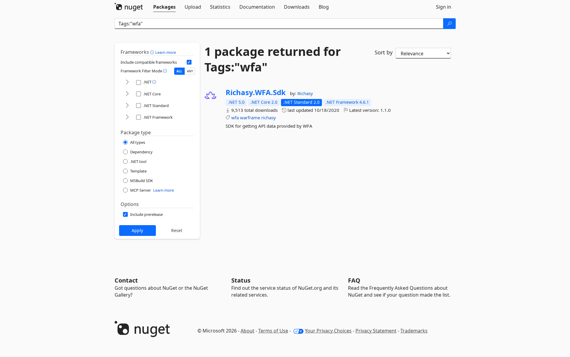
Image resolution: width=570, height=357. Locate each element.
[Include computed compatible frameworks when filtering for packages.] (189, 62)
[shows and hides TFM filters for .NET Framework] (127, 117)
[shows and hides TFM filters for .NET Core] (127, 94)
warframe (250, 117)
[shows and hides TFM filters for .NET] (127, 82)
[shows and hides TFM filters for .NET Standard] (127, 106)
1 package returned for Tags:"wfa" (272, 59)
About (247, 330)
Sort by (384, 52)
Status (240, 280)
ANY (190, 71)
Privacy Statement (375, 330)
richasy (268, 117)
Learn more (165, 52)
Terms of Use (273, 330)
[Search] (449, 23)
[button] (152, 52)
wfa (235, 117)
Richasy (305, 93)
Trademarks (414, 330)
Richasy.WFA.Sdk (256, 92)
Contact (126, 280)
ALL (179, 71)
